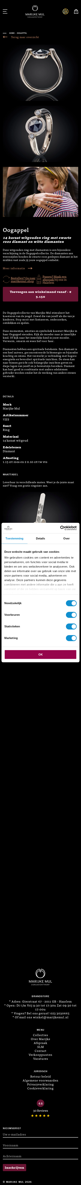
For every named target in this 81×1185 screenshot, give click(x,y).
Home (12, 33)
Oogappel (22, 33)
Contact (41, 1050)
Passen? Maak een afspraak (54, 278)
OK (40, 654)
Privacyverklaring (40, 1084)
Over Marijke (40, 1038)
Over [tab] (66, 538)
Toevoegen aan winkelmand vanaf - (40, 294)
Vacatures (40, 1058)
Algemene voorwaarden (40, 1080)
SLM (40, 1046)
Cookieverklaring (40, 1088)
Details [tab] (40, 538)
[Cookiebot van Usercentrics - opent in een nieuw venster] (60, 528)
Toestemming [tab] (14, 538)
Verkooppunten (40, 1054)
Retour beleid (40, 1076)
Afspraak (40, 1042)
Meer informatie (14, 268)
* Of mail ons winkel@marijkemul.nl (41, 1017)
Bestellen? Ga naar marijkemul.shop (23, 279)
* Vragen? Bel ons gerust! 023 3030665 (40, 1013)
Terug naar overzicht (25, 37)
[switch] (71, 615)
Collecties (40, 1034)
